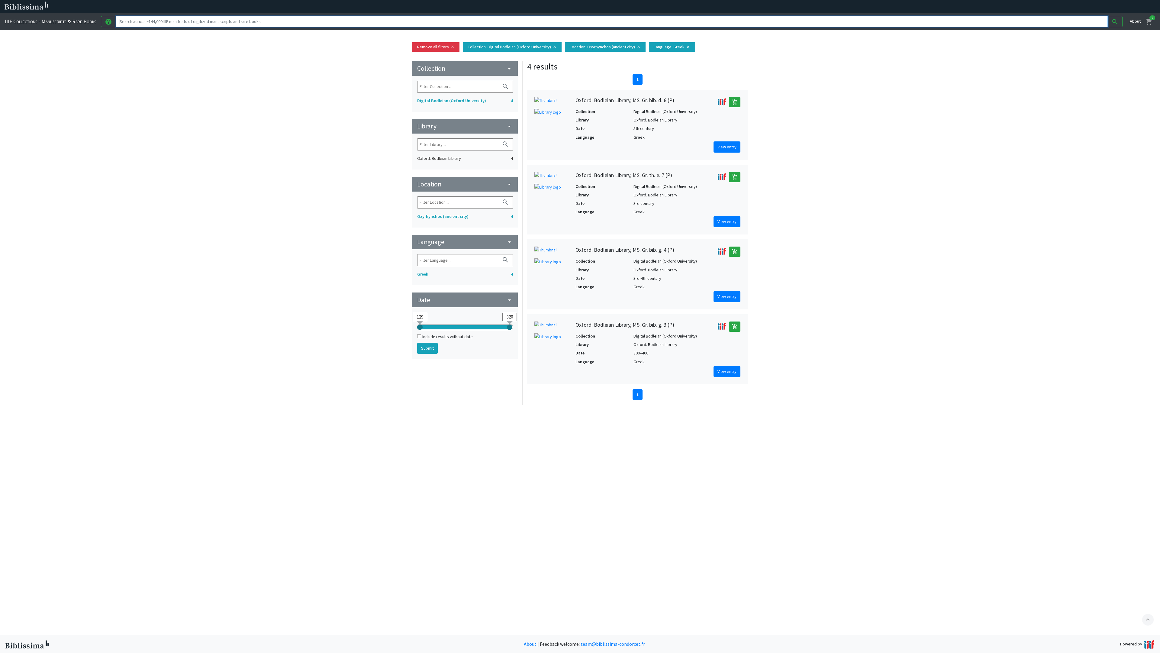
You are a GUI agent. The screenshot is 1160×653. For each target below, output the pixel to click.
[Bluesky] (299, 6)
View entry (726, 147)
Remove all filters (436, 47)
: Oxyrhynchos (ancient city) (605, 47)
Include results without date (447, 336)
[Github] (329, 6)
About (1135, 21)
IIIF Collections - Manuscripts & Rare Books (50, 21)
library (465, 126)
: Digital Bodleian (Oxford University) (512, 47)
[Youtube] (319, 6)
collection (465, 68)
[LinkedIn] (290, 6)
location (465, 184)
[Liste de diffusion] (280, 6)
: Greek (672, 47)
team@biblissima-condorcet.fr (613, 644)
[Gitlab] (338, 6)
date (465, 300)
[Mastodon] (309, 6)
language (465, 242)
